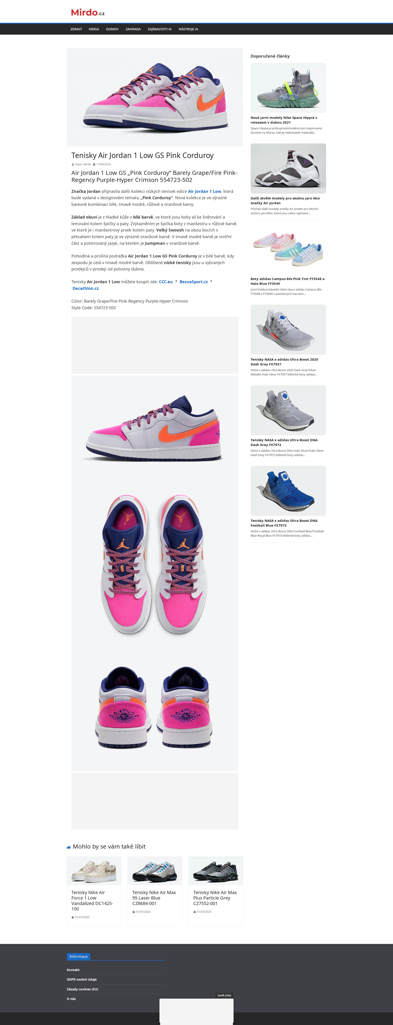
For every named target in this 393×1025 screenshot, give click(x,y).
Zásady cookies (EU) (82, 989)
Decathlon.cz (86, 288)
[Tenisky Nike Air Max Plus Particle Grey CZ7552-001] (216, 859)
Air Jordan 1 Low (204, 191)
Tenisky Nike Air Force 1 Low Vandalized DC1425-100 (92, 900)
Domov (112, 29)
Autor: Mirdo (83, 164)
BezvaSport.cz (194, 281)
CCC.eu (166, 281)
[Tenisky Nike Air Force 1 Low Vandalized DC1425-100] (94, 859)
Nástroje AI (188, 29)
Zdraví (76, 29)
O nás (71, 999)
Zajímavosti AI (159, 29)
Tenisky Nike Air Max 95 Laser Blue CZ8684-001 (154, 897)
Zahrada (133, 29)
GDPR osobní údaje (82, 979)
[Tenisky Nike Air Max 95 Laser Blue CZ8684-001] (155, 859)
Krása (94, 29)
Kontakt (73, 970)
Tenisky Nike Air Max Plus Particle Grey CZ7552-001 (215, 897)
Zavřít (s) (224, 995)
